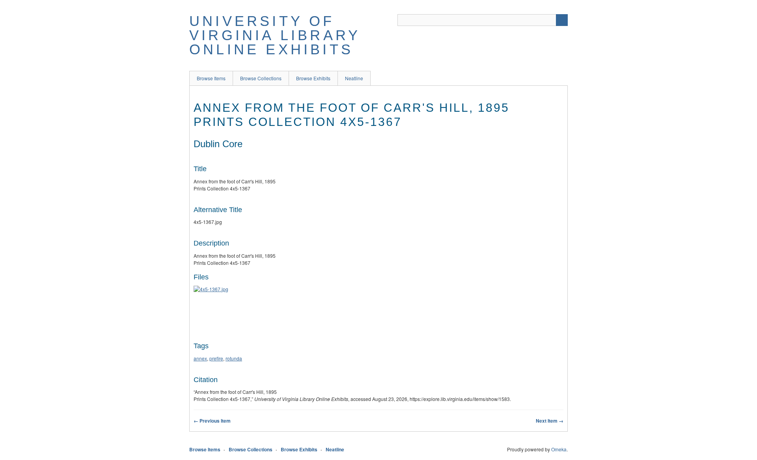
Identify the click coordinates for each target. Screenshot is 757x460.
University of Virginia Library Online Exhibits (274, 35)
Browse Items (211, 78)
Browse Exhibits (313, 78)
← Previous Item (212, 420)
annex (200, 358)
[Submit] (562, 20)
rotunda (234, 358)
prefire (216, 358)
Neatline (354, 78)
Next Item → (549, 420)
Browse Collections (261, 78)
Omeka (559, 449)
